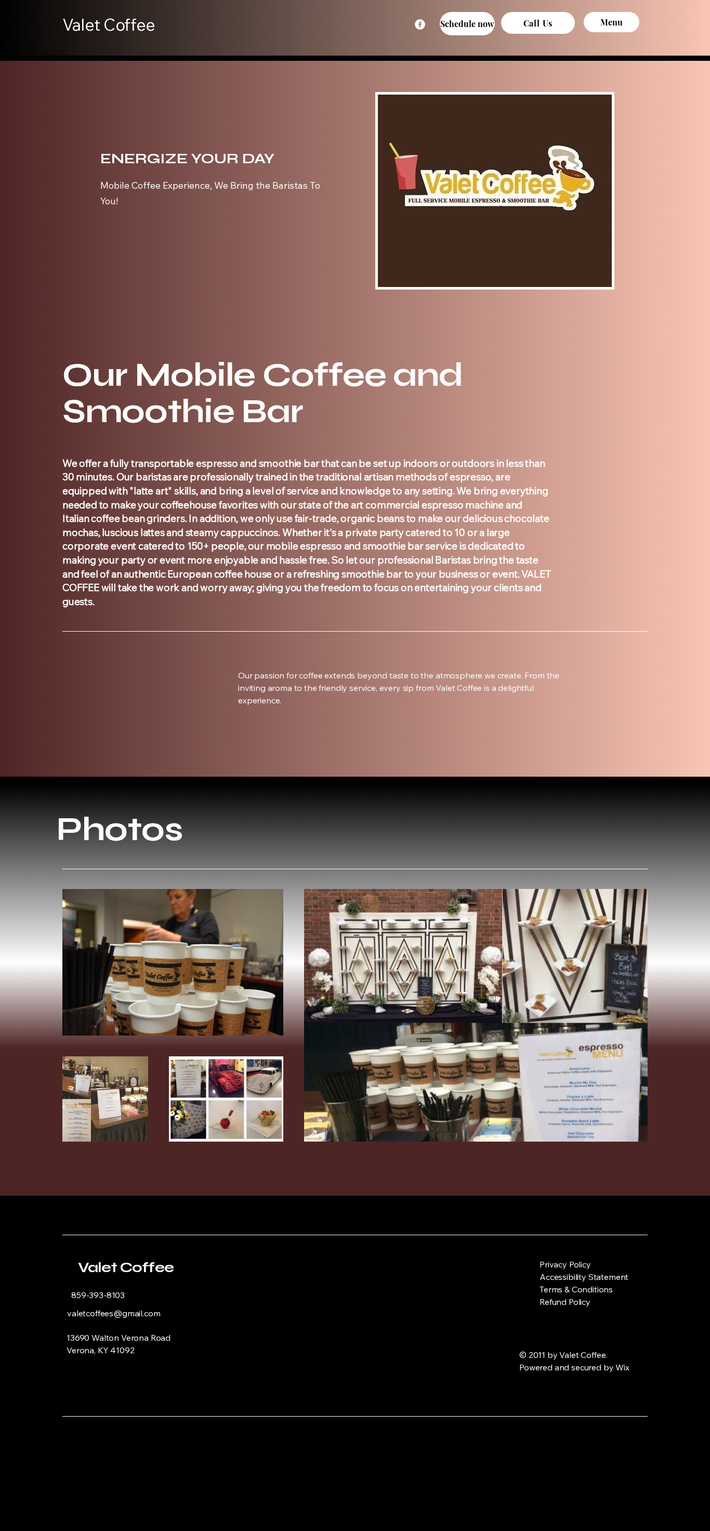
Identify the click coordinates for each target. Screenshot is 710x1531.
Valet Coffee (126, 1267)
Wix (623, 1367)
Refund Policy (565, 1302)
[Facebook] (420, 24)
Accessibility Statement (584, 1277)
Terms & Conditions (576, 1289)
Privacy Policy (565, 1264)
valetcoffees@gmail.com (113, 1313)
